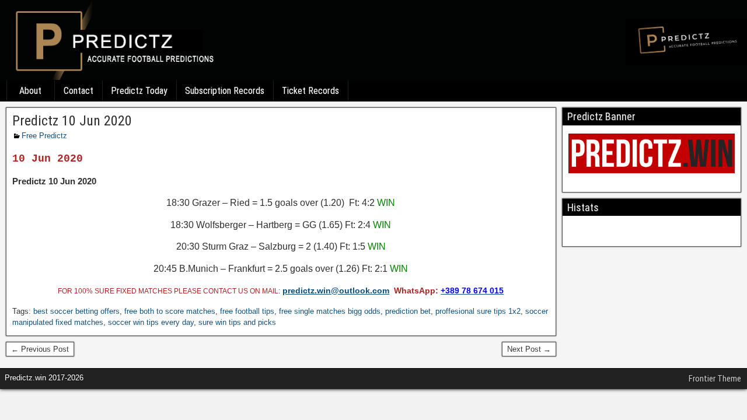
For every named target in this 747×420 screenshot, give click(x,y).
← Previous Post (40, 349)
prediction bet (408, 311)
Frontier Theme (715, 378)
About (30, 90)
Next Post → (529, 349)
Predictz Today (139, 90)
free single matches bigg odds (330, 311)
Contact (78, 90)
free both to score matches (169, 311)
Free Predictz (44, 135)
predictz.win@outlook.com (335, 290)
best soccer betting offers (76, 311)
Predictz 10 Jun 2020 (72, 121)
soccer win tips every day (151, 322)
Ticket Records (310, 90)
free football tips (247, 311)
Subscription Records (224, 90)
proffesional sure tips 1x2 (478, 311)
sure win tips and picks (237, 322)
